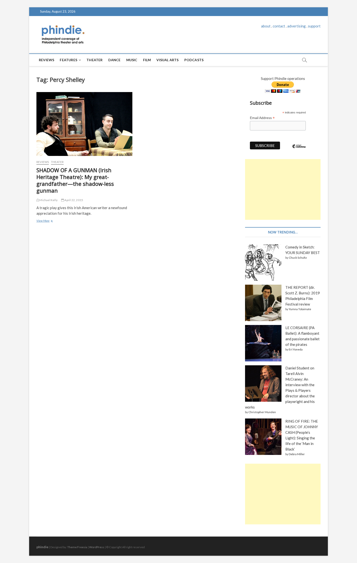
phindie (42, 547)
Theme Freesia (77, 547)
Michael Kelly (48, 200)
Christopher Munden (262, 412)
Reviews (46, 60)
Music (131, 60)
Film (147, 60)
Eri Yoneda (296, 349)
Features (68, 60)
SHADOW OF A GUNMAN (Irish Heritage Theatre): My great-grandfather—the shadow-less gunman (75, 180)
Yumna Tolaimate (300, 309)
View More (44, 221)
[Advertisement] (283, 189)
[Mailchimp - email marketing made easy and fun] (299, 150)
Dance (114, 60)
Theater (94, 60)
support (314, 26)
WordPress (96, 547)
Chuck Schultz (298, 257)
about (266, 26)
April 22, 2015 (73, 200)
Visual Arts (167, 60)
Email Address (262, 118)
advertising (296, 26)
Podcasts (194, 60)
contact (279, 26)
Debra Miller (297, 454)
